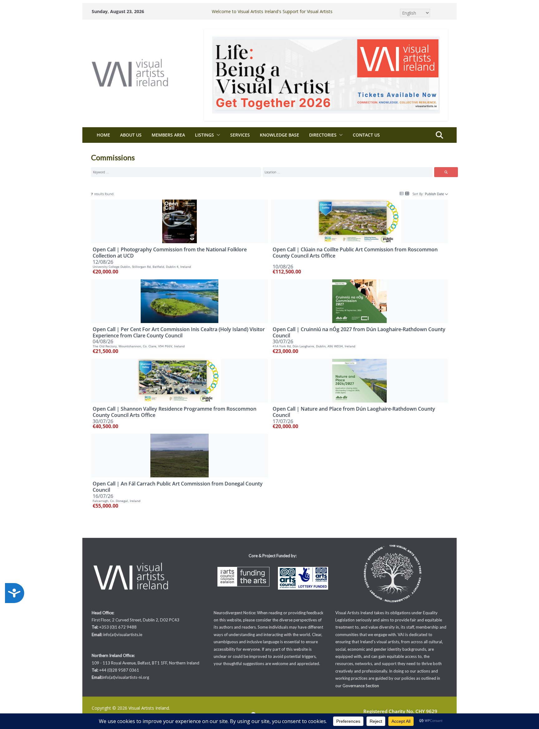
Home (103, 135)
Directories (323, 135)
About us (131, 135)
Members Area (168, 135)
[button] (217, 135)
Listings (204, 135)
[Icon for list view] (402, 193)
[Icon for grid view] (407, 193)
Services (240, 135)
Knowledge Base (279, 135)
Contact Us (366, 135)
